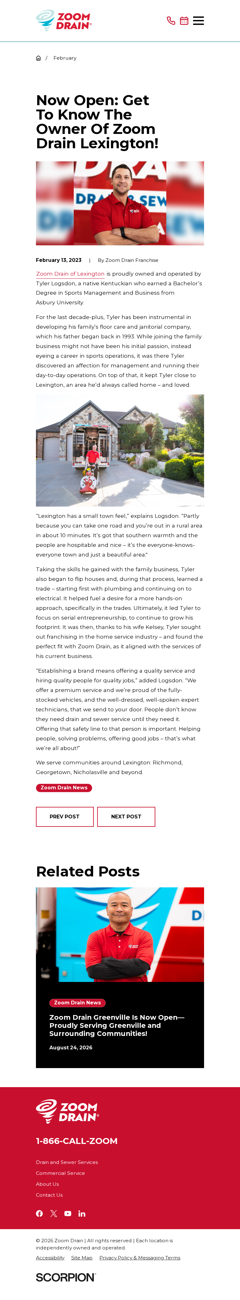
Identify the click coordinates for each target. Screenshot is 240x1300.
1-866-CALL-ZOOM (77, 1141)
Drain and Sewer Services (67, 1162)
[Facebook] (39, 1213)
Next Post (126, 817)
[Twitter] (53, 1213)
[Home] (64, 21)
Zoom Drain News (64, 788)
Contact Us (49, 1195)
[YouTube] (67, 1213)
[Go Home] (38, 58)
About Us (47, 1184)
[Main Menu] (198, 20)
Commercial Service (60, 1173)
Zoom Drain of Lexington (70, 273)
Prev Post (65, 817)
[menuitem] (50, 1257)
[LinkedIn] (81, 1213)
